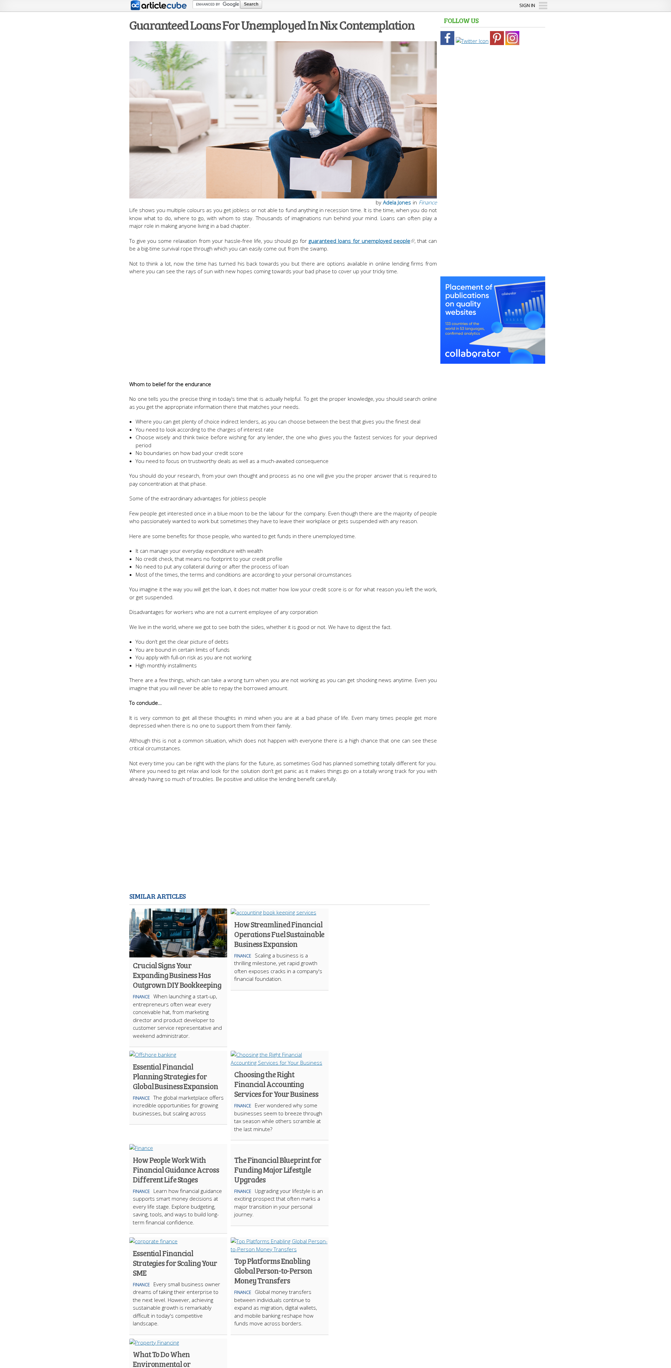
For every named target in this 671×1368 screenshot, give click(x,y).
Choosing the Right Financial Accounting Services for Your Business (276, 1084)
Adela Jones (397, 202)
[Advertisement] (283, 324)
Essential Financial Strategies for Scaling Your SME (175, 1263)
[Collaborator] (492, 359)
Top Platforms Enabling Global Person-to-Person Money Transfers (273, 1270)
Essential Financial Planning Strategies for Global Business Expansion (175, 1076)
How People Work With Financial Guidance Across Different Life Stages (176, 1170)
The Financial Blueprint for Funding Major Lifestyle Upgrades (277, 1170)
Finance (428, 202)
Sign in (527, 5)
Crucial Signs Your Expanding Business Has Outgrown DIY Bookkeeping (177, 975)
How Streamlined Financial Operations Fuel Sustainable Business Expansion (279, 934)
